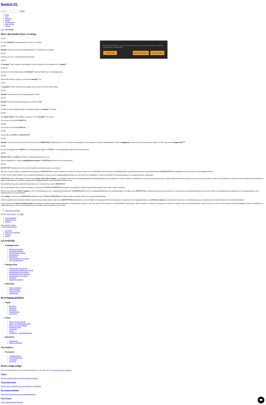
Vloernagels (13, 314)
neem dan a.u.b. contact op (63, 370)
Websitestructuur (10, 220)
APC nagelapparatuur (16, 260)
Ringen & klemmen (15, 343)
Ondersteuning (10, 22)
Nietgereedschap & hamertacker (19, 274)
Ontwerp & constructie (12, 211)
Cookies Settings (110, 52)
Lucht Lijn (12, 361)
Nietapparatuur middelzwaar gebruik (21, 270)
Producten (8, 18)
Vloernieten (13, 329)
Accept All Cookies (157, 52)
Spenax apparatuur (15, 288)
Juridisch (8, 222)
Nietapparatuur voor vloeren (18, 276)
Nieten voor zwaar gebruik (18, 325)
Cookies (13, 225)
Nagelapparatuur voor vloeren (19, 258)
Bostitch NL (9, 4)
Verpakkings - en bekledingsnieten (20, 333)
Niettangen (12, 278)
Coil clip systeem (14, 291)
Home (7, 15)
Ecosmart (8, 234)
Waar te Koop (9, 24)
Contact (7, 26)
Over (6, 17)
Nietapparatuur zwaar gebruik (19, 272)
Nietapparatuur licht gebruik (18, 268)
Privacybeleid (5, 225)
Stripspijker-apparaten (16, 251)
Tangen (11, 331)
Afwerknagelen (14, 312)
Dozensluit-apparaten (16, 280)
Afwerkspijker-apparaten (17, 253)
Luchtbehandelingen (16, 358)
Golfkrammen (13, 293)
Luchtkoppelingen (15, 356)
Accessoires (13, 360)
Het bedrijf (8, 231)
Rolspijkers (13, 306)
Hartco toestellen (14, 289)
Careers (7, 236)
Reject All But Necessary (141, 52)
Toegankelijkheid (10, 218)
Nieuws (7, 20)
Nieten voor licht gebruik (17, 322)
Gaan (22, 11)
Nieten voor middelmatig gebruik (20, 324)
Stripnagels (12, 308)
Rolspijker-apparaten (16, 249)
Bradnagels (13, 310)
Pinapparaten (13, 257)
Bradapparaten (14, 255)
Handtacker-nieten (15, 327)
